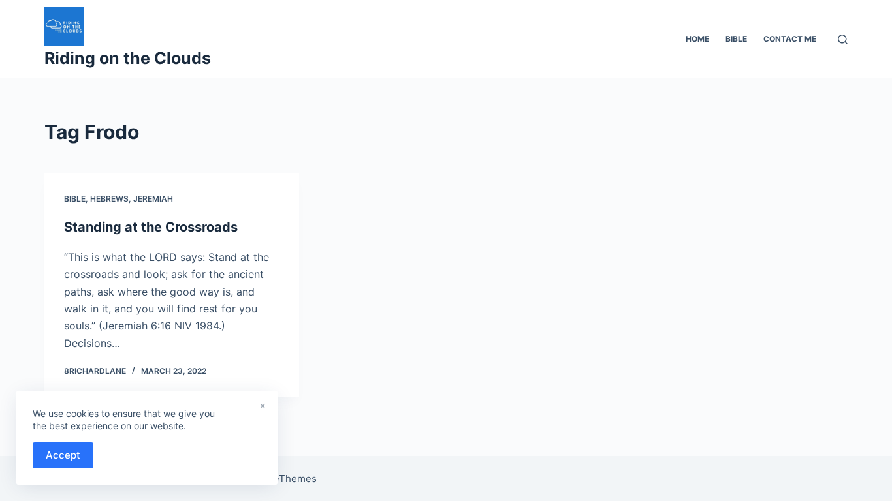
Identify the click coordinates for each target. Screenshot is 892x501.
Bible (75, 199)
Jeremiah (153, 199)
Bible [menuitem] (736, 39)
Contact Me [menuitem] (789, 39)
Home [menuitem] (697, 39)
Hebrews (109, 199)
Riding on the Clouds (127, 58)
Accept (63, 455)
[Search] (843, 39)
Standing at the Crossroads (151, 227)
